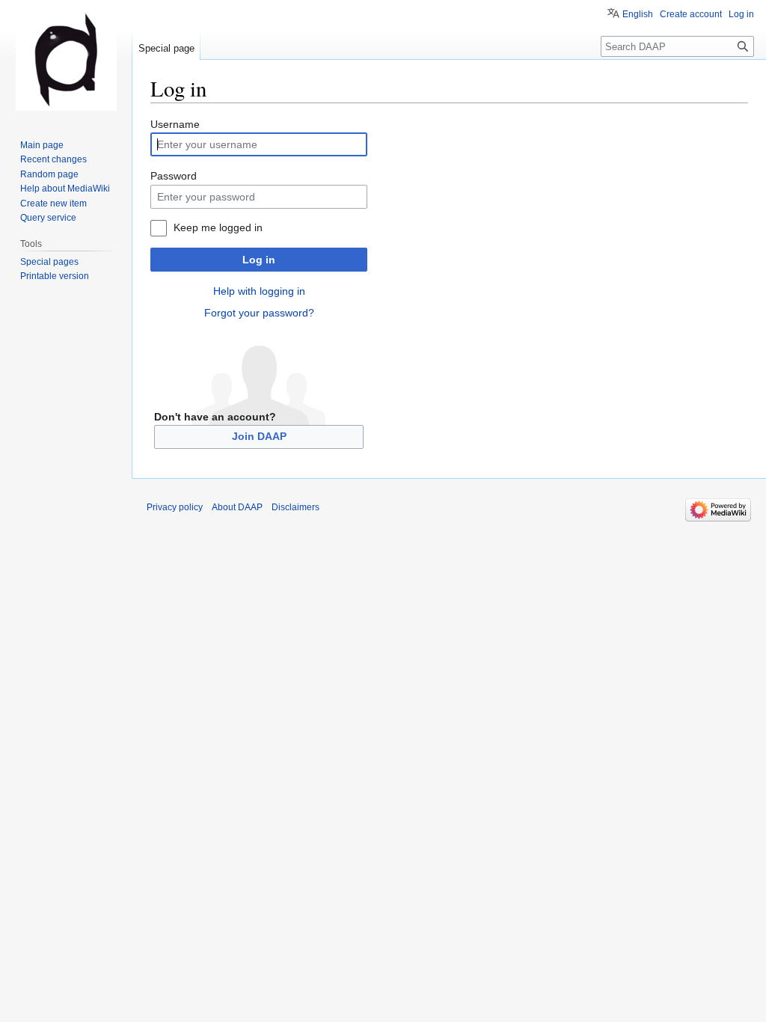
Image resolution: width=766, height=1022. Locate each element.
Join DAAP (259, 436)
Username (175, 124)
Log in (258, 260)
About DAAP (237, 507)
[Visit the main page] (66, 60)
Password (173, 176)
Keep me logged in (218, 227)
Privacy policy (175, 507)
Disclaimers (295, 507)
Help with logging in (259, 291)
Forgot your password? (259, 313)
